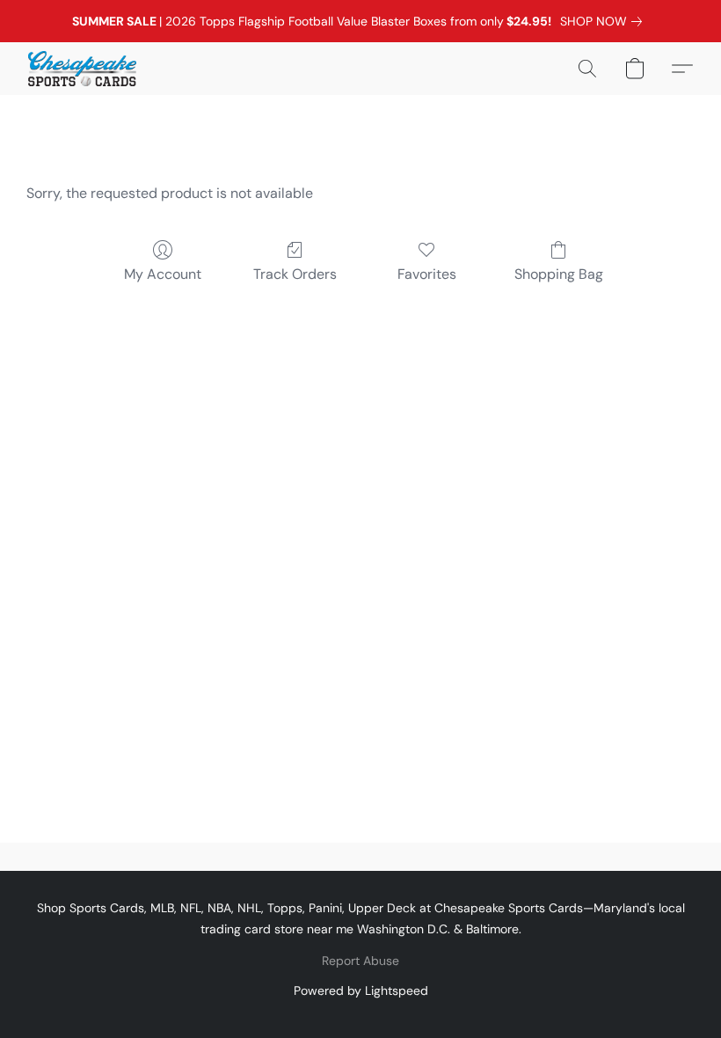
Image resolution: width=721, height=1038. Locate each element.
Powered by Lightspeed (361, 990)
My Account (162, 274)
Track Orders (295, 274)
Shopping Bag (558, 274)
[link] (604, 21)
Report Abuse (360, 961)
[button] (82, 68)
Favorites (426, 274)
